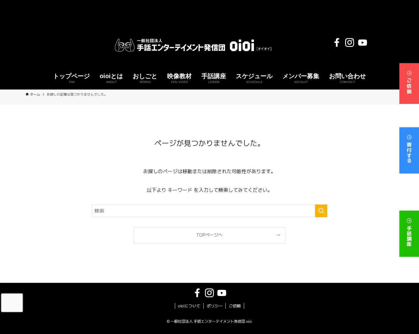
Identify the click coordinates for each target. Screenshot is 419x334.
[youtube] (362, 42)
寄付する (409, 151)
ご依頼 (409, 85)
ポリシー (215, 306)
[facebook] (336, 42)
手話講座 (409, 235)
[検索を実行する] (321, 210)
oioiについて (189, 306)
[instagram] (349, 42)
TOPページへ (209, 235)
